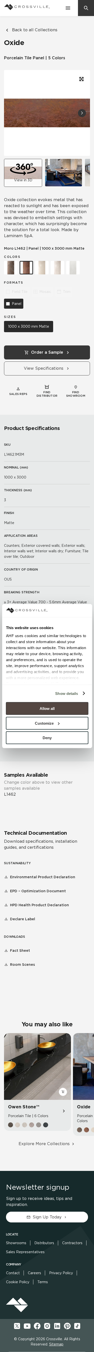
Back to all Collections (34, 30)
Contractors (72, 1243)
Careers (34, 1273)
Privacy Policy (61, 1273)
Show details (66, 693)
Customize (44, 723)
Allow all (47, 708)
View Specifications (43, 368)
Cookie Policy (17, 1282)
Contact (13, 1273)
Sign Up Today (47, 1217)
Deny (47, 738)
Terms (42, 1282)
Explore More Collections (44, 1143)
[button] (82, 113)
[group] (63, 172)
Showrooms (16, 1243)
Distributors (44, 1243)
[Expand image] (81, 79)
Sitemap (56, 1344)
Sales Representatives (25, 1252)
